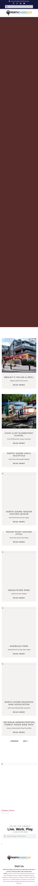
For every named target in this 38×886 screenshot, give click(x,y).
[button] (19, 16)
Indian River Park (19, 590)
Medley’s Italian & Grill (19, 377)
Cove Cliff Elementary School (19, 434)
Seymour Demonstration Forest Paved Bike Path (19, 723)
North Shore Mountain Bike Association (19, 703)
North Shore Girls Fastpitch (19, 454)
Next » (25, 741)
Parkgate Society (7, 810)
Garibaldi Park (19, 646)
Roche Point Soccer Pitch (19, 533)
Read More (19, 385)
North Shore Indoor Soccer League (19, 513)
